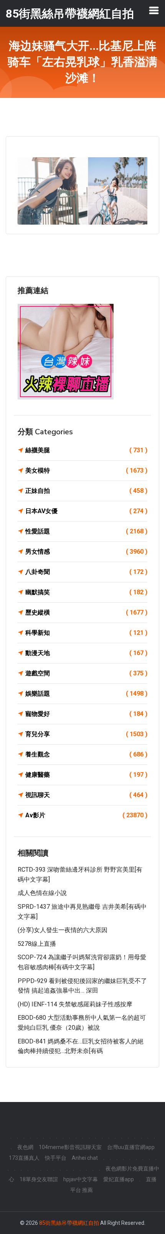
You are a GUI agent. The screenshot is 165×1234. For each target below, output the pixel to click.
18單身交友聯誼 (39, 1179)
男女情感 (86, 551)
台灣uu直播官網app (131, 1147)
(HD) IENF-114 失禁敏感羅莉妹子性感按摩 (75, 1004)
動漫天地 (86, 653)
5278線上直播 (37, 943)
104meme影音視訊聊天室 (70, 1147)
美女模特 (86, 470)
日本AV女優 (86, 511)
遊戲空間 (86, 673)
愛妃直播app (118, 1179)
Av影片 (86, 815)
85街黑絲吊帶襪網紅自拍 (69, 1223)
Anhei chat (85, 1158)
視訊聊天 (86, 795)
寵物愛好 (86, 713)
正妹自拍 (86, 490)
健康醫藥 (86, 774)
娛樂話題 (86, 693)
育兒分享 (86, 734)
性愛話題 (86, 531)
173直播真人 (24, 1158)
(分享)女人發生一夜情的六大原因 (62, 930)
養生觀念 (86, 754)
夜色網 (25, 1147)
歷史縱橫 (86, 612)
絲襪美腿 (86, 450)
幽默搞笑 (86, 592)
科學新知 (86, 632)
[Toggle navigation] (153, 10)
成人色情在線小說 (42, 893)
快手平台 (55, 1158)
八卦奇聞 (86, 571)
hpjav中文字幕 (80, 1179)
